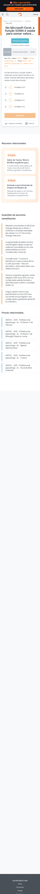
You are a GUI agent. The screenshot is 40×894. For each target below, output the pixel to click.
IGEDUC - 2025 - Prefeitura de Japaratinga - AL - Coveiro (17, 356)
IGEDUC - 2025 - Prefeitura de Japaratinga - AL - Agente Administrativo (17, 345)
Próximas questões (20, 41)
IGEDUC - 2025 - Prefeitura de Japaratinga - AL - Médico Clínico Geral (18, 63)
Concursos (20, 887)
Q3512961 (7, 52)
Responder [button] (20, 115)
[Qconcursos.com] (20, 14)
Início (20, 884)
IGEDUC (19, 58)
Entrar (35, 14)
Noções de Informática (20, 52)
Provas (20, 891)
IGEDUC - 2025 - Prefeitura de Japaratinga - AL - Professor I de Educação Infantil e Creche (18, 334)
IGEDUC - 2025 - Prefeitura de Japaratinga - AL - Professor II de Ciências (19, 322)
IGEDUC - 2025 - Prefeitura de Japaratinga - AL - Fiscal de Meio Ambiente (18, 368)
